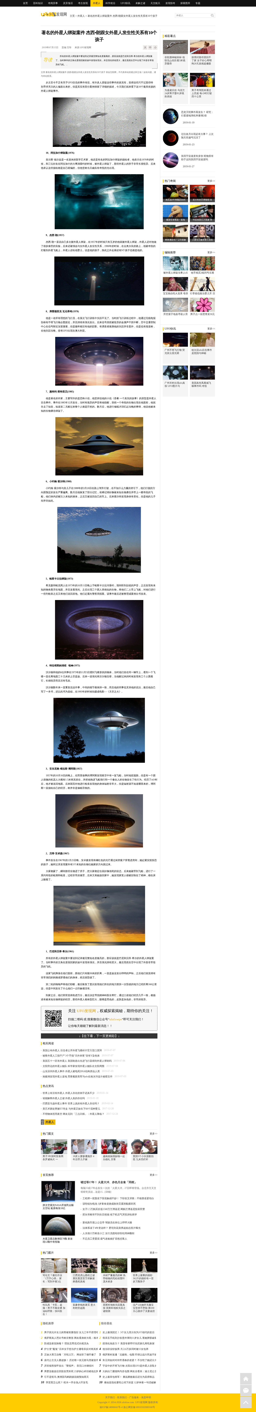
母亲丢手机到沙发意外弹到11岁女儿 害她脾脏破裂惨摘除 (133, 1338)
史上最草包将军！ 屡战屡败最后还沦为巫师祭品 (128, 1377)
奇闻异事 (53, 3)
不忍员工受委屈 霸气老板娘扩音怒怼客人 (105, 1238)
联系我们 (122, 1397)
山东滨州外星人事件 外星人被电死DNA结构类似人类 (71, 1071)
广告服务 (134, 1397)
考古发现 (83, 3)
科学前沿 (110, 3)
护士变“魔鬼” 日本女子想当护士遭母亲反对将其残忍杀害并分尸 (78, 1349)
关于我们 (110, 1397)
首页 (25, 3)
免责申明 (146, 1397)
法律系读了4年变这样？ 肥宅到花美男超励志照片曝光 (112, 1228)
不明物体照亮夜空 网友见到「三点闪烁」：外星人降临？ (73, 1114)
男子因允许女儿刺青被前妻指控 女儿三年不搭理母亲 (72, 1332)
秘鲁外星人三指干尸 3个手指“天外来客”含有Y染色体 (71, 1055)
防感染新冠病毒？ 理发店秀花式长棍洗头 (66, 1343)
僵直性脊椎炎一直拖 (175, 220)
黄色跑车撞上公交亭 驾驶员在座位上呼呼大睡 (107, 1222)
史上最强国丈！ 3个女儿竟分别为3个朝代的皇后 (128, 1332)
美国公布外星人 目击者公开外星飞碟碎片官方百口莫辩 (72, 1050)
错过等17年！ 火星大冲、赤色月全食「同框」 (109, 1182)
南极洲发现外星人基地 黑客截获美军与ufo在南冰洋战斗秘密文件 (78, 1076)
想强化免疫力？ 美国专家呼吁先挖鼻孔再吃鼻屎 (128, 1343)
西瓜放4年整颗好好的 (175, 200)
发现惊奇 (170, 3)
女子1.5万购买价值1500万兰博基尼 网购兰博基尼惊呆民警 (114, 1209)
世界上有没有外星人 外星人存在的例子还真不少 (69, 1093)
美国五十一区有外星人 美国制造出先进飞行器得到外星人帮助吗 (77, 1061)
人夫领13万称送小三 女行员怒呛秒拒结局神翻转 (108, 1233)
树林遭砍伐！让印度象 (175, 240)
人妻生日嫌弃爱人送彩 (202, 240)
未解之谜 (140, 3)
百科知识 (38, 3)
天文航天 (155, 3)
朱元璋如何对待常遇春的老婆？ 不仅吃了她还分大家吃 (132, 1360)
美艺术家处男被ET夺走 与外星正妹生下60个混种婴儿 (71, 1108)
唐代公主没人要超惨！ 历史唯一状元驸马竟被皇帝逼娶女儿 (76, 1360)
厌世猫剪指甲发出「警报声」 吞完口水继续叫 (69, 1365)
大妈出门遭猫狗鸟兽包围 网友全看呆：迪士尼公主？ (131, 1371)
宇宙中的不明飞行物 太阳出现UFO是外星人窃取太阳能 (132, 1365)
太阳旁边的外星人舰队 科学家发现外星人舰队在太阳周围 (73, 1066)
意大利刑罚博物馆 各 (202, 200)
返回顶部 (246, 1402)
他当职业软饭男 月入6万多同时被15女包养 (125, 1349)
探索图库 (185, 3)
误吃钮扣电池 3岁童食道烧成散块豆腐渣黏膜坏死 (109, 1203)
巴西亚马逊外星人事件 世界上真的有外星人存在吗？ (71, 1103)
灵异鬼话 (68, 3)
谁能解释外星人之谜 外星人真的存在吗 (64, 1098)
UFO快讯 (125, 3)
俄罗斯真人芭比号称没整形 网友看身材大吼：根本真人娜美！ (77, 1338)
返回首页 (246, 1379)
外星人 (96, 3)
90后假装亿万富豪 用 (202, 220)
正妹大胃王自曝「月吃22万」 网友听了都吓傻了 (70, 1354)
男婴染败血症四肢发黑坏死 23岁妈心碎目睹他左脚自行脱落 (76, 1371)
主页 (72, 16)
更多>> (153, 1133)
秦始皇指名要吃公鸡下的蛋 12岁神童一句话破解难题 (132, 1382)
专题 (197, 3)
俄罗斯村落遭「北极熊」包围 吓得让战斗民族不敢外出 (132, 1354)
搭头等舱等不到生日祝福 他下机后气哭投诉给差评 (110, 1214)
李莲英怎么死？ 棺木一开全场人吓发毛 (67, 1382)
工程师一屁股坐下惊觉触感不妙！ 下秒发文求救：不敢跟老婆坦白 (118, 1198)
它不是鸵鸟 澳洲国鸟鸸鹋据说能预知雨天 (66, 1377)
